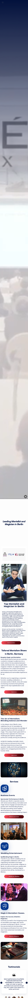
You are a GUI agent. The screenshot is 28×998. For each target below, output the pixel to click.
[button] (2, 2)
